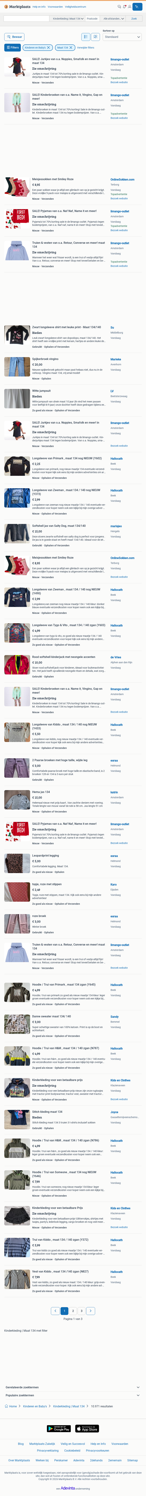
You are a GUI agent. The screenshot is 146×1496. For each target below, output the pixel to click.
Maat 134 (62, 47)
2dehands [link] (96, 1460)
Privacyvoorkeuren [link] (97, 1450)
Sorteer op (108, 30)
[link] (17, 7)
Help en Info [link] (98, 1444)
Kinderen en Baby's (35, 47)
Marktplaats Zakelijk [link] (42, 1444)
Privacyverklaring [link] (48, 1450)
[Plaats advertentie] (137, 7)
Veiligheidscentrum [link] (75, 6)
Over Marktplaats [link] (19, 1460)
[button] (124, 7)
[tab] (85, 37)
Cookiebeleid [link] (72, 1450)
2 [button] (73, 1311)
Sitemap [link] (132, 1460)
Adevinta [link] (78, 1460)
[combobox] (26, 18)
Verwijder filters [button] (85, 47)
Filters (15, 47)
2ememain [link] (115, 1460)
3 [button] (81, 1311)
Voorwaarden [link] (55, 6)
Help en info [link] (39, 6)
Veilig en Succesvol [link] (73, 1444)
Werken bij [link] (42, 1460)
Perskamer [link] (61, 1460)
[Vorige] (55, 1311)
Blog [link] (21, 1444)
